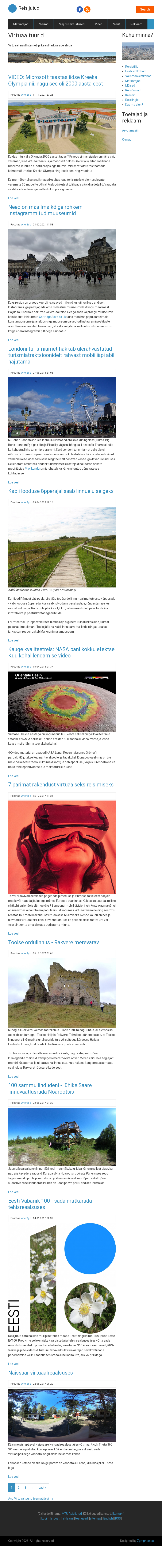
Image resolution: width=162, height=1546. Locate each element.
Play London (33, 468)
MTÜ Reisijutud (72, 1513)
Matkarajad (20, 24)
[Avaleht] (12, 8)
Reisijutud (28, 8)
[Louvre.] (62, 264)
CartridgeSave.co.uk (52, 317)
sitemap (95, 1518)
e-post (55, 1518)
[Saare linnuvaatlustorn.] (62, 1136)
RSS (118, 1518)
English (108, 1518)
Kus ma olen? (134, 104)
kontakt (118, 1513)
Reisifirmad (132, 90)
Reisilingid (132, 99)
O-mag (126, 139)
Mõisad (44, 24)
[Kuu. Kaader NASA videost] (62, 701)
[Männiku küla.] (62, 1415)
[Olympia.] (62, 126)
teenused (81, 1518)
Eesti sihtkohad (135, 71)
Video (99, 24)
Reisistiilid (131, 66)
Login (45, 1518)
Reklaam (136, 24)
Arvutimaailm (131, 130)
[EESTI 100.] (62, 1278)
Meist (116, 24)
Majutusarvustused (72, 24)
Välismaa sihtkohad (138, 76)
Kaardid (130, 95)
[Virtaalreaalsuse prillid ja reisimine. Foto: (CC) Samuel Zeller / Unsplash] (62, 847)
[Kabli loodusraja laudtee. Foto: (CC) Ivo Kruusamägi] (62, 547)
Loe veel (13, 198)
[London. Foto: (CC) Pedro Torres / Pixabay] (62, 407)
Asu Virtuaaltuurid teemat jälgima (30, 1498)
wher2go (26, 94)
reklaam (67, 1518)
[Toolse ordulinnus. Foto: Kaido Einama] (62, 992)
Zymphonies (145, 1540)
